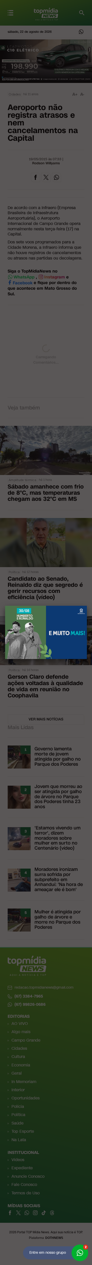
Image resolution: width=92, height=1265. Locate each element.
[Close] (86, 605)
